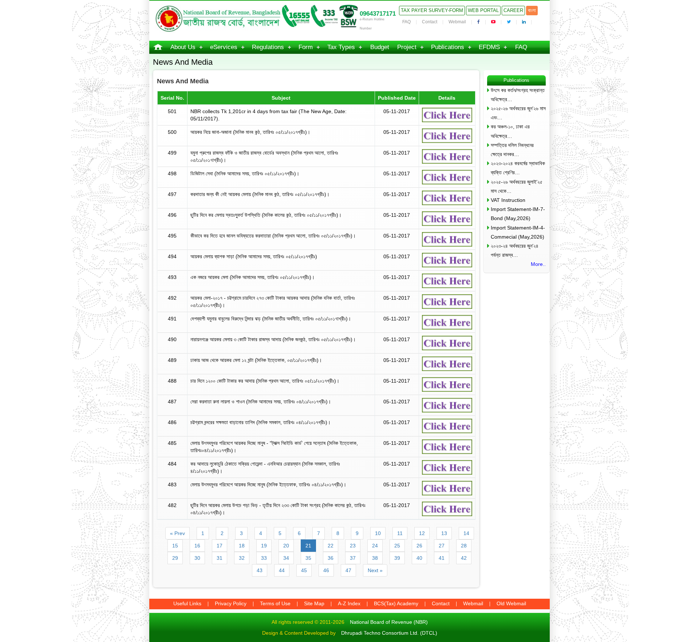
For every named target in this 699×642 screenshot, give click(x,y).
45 (304, 570)
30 (197, 558)
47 (348, 570)
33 (264, 558)
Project (406, 47)
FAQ (406, 21)
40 (419, 558)
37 (353, 558)
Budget (379, 47)
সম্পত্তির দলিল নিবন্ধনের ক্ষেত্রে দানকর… (512, 149)
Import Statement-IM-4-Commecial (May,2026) (518, 232)
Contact (429, 21)
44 (282, 570)
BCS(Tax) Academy (396, 603)
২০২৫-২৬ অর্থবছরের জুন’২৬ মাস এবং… (518, 112)
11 (400, 533)
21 (308, 546)
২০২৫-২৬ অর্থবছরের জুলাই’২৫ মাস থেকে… (516, 186)
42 (464, 558)
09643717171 (378, 13)
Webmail (457, 21)
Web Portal (483, 10)
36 (330, 558)
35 (308, 558)
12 (422, 533)
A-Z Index (349, 603)
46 (326, 570)
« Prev (177, 533)
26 (419, 546)
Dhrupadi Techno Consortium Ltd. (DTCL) (389, 633)
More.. (538, 264)
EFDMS (489, 47)
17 (219, 546)
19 (264, 546)
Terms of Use (275, 603)
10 (378, 533)
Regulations (268, 47)
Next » (375, 570)
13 (444, 533)
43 (259, 570)
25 (397, 546)
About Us (183, 47)
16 (197, 546)
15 (175, 546)
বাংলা (532, 10)
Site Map (314, 603)
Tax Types (341, 47)
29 (175, 558)
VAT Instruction (508, 200)
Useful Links (187, 603)
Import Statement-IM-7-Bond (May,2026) (518, 213)
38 (375, 558)
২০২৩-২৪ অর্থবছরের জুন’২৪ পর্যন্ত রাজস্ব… (514, 250)
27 (442, 546)
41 (442, 558)
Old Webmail (511, 603)
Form (306, 47)
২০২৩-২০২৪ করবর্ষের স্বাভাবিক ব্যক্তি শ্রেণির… (518, 167)
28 (464, 546)
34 (286, 558)
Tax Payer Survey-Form (432, 10)
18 (242, 546)
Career (513, 10)
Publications (447, 47)
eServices (223, 47)
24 (375, 546)
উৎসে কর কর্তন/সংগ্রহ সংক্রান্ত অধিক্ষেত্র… (518, 94)
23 (353, 546)
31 (219, 558)
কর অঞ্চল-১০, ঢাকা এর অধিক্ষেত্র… (510, 131)
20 (286, 546)
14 (466, 533)
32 (242, 558)
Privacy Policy (230, 603)
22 (330, 546)
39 (397, 558)
